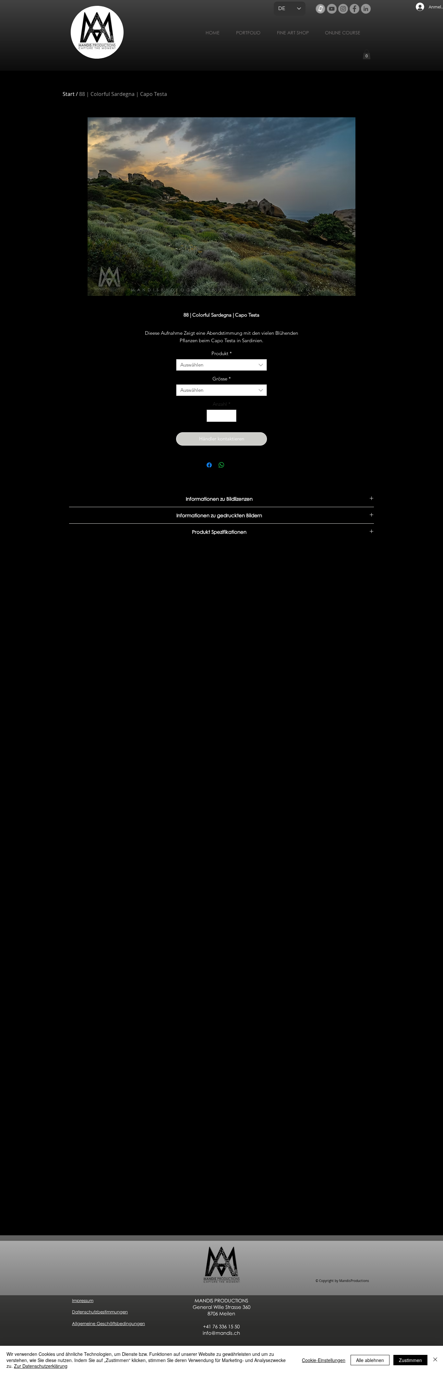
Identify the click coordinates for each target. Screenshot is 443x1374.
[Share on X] (234, 465)
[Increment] (231, 416)
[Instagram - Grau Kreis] (343, 9)
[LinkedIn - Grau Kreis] (366, 9)
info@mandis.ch (221, 1333)
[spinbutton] (221, 416)
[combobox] (221, 365)
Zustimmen (410, 1360)
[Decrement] (212, 416)
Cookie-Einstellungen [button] (323, 1360)
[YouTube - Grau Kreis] (332, 9)
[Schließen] (435, 1360)
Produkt (221, 353)
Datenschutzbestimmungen (100, 1311)
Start (69, 94)
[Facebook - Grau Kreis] (354, 9)
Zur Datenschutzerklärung (40, 1366)
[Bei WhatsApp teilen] (221, 465)
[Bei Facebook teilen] (209, 465)
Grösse (221, 379)
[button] (367, 54)
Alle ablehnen (370, 1360)
